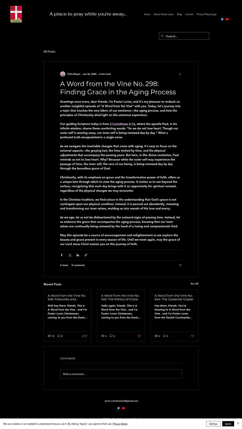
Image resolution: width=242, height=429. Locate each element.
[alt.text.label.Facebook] (222, 19)
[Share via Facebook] (61, 255)
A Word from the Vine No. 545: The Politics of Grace (120, 297)
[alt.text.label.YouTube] (227, 19)
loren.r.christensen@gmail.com (121, 400)
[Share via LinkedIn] (77, 255)
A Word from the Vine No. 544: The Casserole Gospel (174, 297)
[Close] (238, 423)
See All (194, 283)
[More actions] (180, 74)
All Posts (49, 51)
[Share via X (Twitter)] (69, 255)
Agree (228, 423)
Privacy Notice (120, 423)
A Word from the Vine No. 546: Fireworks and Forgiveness (67, 297)
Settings (213, 423)
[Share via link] (85, 255)
